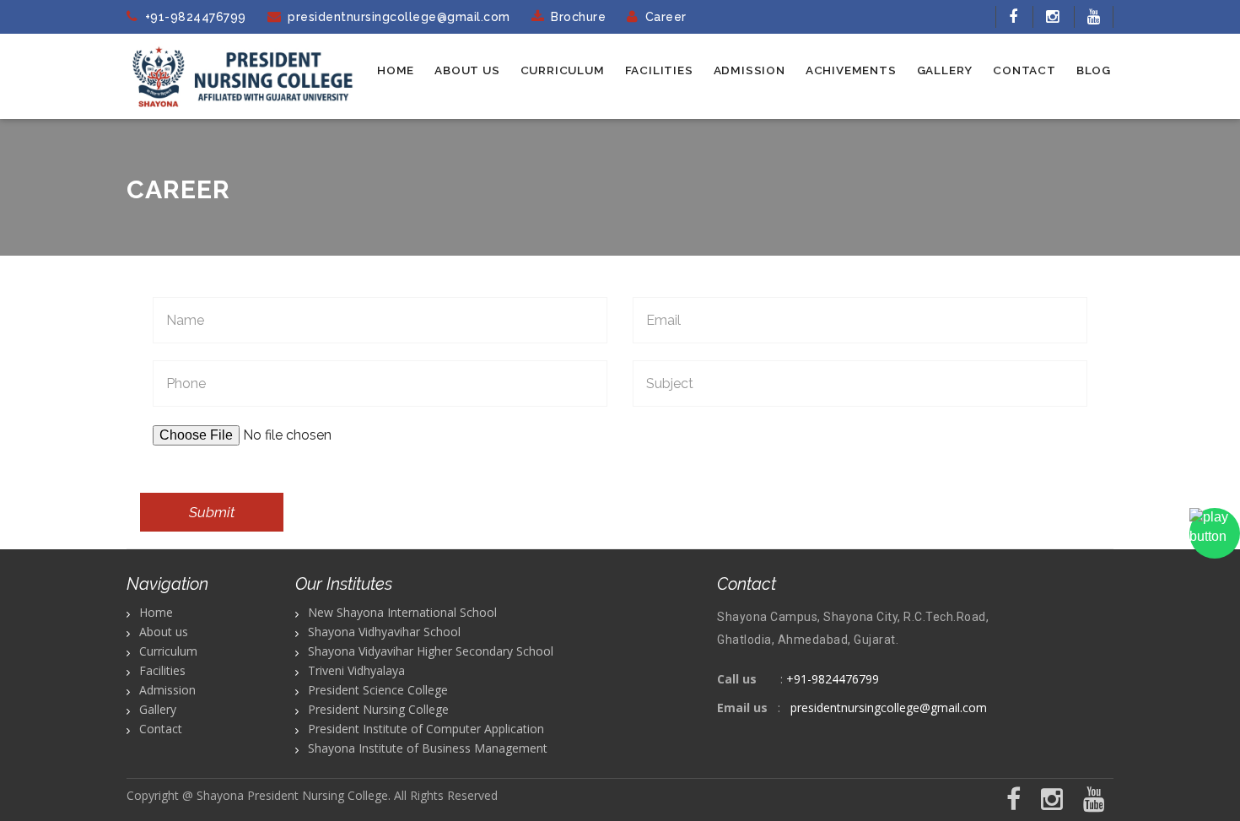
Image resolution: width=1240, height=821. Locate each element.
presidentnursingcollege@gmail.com (399, 17)
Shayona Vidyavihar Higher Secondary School (430, 651)
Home (395, 70)
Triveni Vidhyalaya (356, 670)
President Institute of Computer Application (426, 728)
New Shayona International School (402, 612)
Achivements (851, 70)
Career (666, 17)
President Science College (378, 689)
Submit (212, 512)
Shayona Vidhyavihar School (384, 631)
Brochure (578, 17)
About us (466, 70)
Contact (1024, 70)
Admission (749, 70)
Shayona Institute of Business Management (427, 748)
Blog (1093, 70)
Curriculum (562, 70)
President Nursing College (378, 709)
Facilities (659, 70)
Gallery (945, 70)
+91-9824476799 (195, 17)
